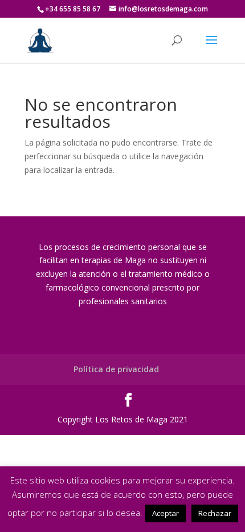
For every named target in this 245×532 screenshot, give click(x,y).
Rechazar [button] (214, 513)
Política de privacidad (116, 369)
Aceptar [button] (165, 513)
